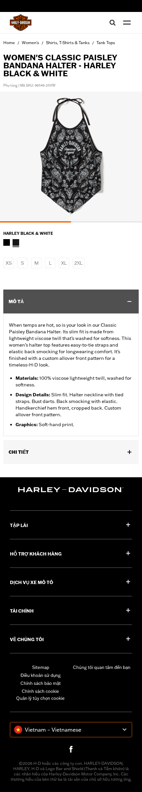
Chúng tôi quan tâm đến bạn (101, 667)
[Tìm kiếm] (112, 22)
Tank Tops (105, 42)
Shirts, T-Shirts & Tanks (67, 42)
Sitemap (40, 667)
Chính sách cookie (40, 691)
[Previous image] (13, 157)
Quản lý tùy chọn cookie (40, 698)
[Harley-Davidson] (71, 490)
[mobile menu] (125, 22)
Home (9, 42)
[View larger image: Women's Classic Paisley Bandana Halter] (71, 156)
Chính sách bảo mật (40, 683)
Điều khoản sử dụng (40, 675)
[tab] (35, 222)
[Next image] (128, 157)
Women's (30, 42)
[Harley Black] (6, 242)
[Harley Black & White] (16, 242)
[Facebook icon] (71, 749)
